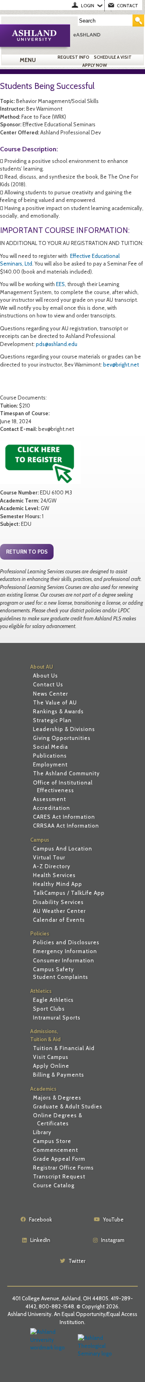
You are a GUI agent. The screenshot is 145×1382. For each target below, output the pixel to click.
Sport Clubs (49, 1008)
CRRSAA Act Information (66, 825)
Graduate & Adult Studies (67, 1106)
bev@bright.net (121, 364)
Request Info (73, 57)
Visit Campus (50, 1057)
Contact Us (48, 684)
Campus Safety (53, 969)
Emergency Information (65, 951)
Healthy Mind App (57, 884)
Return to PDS (27, 551)
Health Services (54, 875)
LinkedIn (40, 1240)
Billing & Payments (58, 1074)
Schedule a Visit (113, 57)
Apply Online (51, 1066)
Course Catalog (54, 1185)
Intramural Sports (57, 1017)
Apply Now (94, 65)
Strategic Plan (52, 720)
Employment (50, 764)
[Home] (107, 34)
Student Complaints (60, 977)
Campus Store (52, 1141)
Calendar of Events (59, 920)
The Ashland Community (66, 773)
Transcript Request (59, 1176)
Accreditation (51, 808)
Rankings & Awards (58, 711)
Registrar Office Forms (63, 1167)
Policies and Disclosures (66, 942)
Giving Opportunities (62, 738)
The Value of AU (55, 702)
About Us (45, 675)
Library (42, 1132)
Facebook (40, 1219)
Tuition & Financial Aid (64, 1048)
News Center (50, 693)
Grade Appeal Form (59, 1158)
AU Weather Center (59, 911)
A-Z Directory (51, 866)
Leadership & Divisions (64, 729)
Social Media (50, 747)
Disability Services (58, 902)
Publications (50, 755)
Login (87, 5)
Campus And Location (62, 848)
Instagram (112, 1240)
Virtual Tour (49, 857)
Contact (127, 5)
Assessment (49, 799)
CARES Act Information (64, 817)
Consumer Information (63, 960)
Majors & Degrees (57, 1097)
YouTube (113, 1219)
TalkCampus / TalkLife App (69, 893)
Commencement (55, 1150)
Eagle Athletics (53, 1000)
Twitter (76, 1261)
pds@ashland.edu (56, 344)
